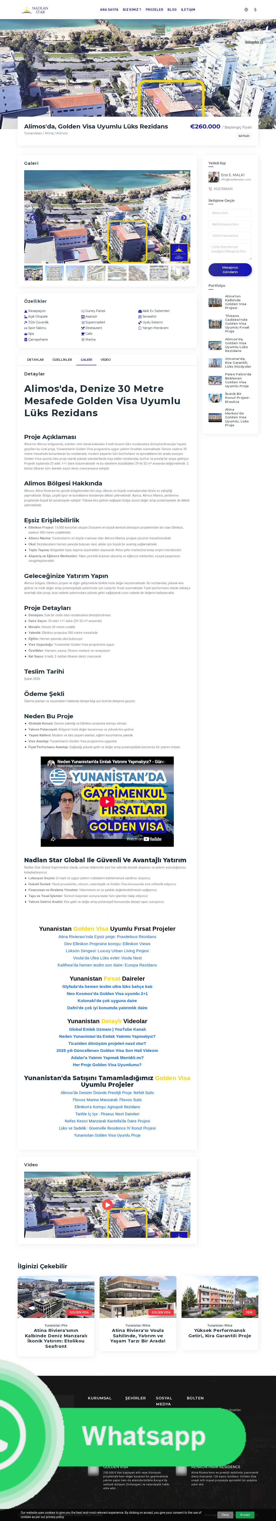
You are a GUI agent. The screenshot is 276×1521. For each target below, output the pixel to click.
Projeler (154, 10)
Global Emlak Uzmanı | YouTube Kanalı (107, 1029)
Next (183, 217)
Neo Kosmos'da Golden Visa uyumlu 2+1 (107, 993)
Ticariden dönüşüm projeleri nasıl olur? (107, 1043)
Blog (172, 10)
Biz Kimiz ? (132, 10)
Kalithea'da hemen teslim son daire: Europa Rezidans (107, 965)
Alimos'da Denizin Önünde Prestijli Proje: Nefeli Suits (107, 1092)
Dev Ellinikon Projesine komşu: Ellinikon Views (107, 944)
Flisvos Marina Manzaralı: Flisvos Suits (107, 1100)
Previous (32, 217)
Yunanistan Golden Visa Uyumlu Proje (107, 1135)
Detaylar (35, 360)
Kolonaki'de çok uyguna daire (107, 1000)
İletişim (188, 10)
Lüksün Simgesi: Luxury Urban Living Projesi (107, 951)
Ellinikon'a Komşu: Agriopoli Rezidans (107, 1107)
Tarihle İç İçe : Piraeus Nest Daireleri (107, 1114)
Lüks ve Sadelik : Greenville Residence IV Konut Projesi (107, 1128)
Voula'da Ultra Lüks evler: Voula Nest (107, 958)
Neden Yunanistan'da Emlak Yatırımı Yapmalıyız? (107, 1036)
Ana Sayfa (109, 10)
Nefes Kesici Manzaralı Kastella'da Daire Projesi (107, 1121)
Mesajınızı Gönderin (230, 270)
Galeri (86, 360)
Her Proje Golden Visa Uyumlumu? (107, 1064)
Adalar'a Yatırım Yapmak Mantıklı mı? (107, 1057)
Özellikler (62, 360)
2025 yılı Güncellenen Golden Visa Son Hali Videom (107, 1050)
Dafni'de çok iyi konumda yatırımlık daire (107, 1008)
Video (106, 360)
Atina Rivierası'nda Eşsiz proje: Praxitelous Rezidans (107, 936)
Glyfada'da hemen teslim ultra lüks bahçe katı (107, 986)
